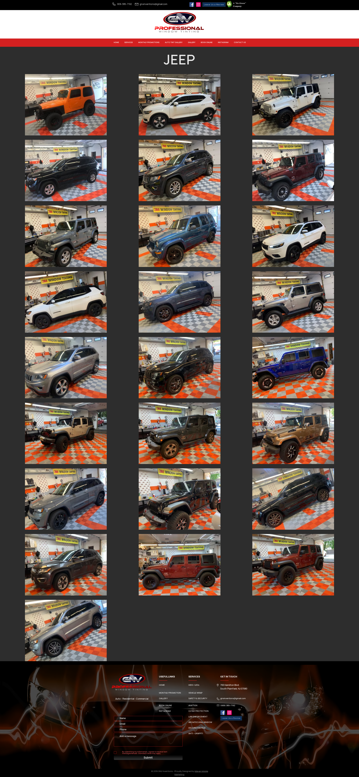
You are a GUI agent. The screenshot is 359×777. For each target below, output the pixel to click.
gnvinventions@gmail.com (153, 4)
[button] (128, 42)
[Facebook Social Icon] (191, 4)
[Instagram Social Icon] (198, 4)
